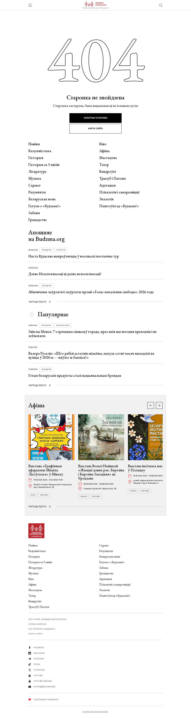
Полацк (133, 491)
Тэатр (104, 165)
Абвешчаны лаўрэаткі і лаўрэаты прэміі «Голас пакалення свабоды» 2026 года (91, 291)
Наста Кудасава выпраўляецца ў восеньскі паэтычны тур (73, 256)
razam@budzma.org (45, 686)
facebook (39, 647)
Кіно (103, 144)
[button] (159, 405)
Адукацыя (107, 185)
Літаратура (37, 171)
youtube (38, 675)
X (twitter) (39, 670)
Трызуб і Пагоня (112, 178)
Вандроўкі (107, 171)
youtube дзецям (43, 681)
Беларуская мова (42, 199)
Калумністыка (39, 151)
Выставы (44, 495)
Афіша (104, 151)
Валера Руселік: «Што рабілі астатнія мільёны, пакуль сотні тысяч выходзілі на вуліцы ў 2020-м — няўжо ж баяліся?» (91, 355)
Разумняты (37, 192)
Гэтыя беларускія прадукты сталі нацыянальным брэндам (74, 375)
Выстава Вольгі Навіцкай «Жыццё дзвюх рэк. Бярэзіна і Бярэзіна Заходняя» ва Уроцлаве (101, 472)
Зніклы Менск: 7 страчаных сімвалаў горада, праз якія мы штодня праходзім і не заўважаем (92, 333)
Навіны (34, 144)
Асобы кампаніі (37, 624)
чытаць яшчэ (37, 301)
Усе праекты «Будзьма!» (41, 629)
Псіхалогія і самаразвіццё (119, 192)
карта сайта (95, 128)
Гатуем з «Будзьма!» (44, 206)
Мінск (32, 495)
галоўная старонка (95, 118)
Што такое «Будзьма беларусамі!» (47, 619)
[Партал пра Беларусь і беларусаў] (95, 5)
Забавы (34, 213)
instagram (39, 653)
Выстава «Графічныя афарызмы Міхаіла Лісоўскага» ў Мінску (45, 470)
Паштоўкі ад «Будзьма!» (119, 206)
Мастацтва (108, 158)
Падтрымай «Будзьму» (46, 699)
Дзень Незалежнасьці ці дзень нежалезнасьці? (64, 273)
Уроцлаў (83, 496)
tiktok (37, 664)
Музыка (34, 178)
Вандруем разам (62, 325)
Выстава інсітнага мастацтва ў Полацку (150, 468)
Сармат (34, 185)
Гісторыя (35, 158)
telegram (39, 658)
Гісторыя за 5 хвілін (44, 165)
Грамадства (37, 220)
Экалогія (106, 199)
